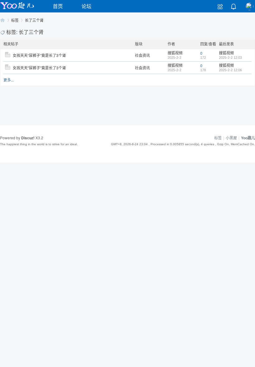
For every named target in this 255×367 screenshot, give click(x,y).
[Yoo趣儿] (17, 9)
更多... (8, 79)
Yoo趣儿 (2, 20)
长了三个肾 (34, 20)
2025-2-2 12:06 (230, 70)
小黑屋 (231, 137)
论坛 (86, 6)
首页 (58, 6)
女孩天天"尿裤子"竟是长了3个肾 (39, 67)
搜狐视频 (175, 52)
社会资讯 (142, 55)
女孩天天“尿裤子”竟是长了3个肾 (39, 55)
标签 (15, 20)
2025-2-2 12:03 (230, 57)
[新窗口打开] (7, 55)
